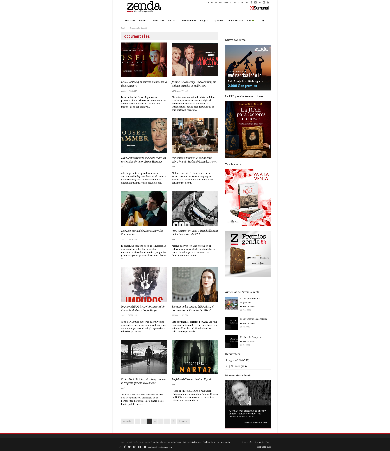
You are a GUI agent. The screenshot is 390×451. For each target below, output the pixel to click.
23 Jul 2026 (245, 345)
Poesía (142, 20)
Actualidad (187, 20)
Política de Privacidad (192, 442)
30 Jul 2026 (245, 326)
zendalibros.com (129, 91)
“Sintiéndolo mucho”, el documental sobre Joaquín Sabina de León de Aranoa (194, 159)
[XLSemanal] (259, 7)
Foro (249, 20)
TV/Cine (216, 20)
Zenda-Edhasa (235, 20)
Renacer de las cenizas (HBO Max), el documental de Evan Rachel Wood (192, 308)
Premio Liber (248, 442)
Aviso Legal (176, 442)
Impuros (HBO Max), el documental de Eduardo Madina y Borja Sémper (142, 308)
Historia (157, 20)
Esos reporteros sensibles (253, 318)
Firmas (129, 20)
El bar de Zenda (247, 306)
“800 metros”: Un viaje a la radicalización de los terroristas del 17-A (195, 232)
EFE (122, 166)
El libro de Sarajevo (250, 337)
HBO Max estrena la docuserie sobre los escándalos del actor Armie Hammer (143, 159)
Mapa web (225, 442)
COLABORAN (211, 3)
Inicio (123, 28)
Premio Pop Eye (262, 442)
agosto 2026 (236, 360)
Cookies (206, 442)
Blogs (203, 20)
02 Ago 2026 (245, 310)
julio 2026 (234, 366)
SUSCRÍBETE (225, 3)
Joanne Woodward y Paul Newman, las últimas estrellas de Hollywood (194, 83)
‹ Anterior (127, 421)
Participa (215, 442)
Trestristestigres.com (160, 442)
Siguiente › (183, 421)
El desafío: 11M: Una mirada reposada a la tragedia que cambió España (143, 381)
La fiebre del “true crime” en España (192, 379)
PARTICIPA (237, 3)
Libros (171, 20)
